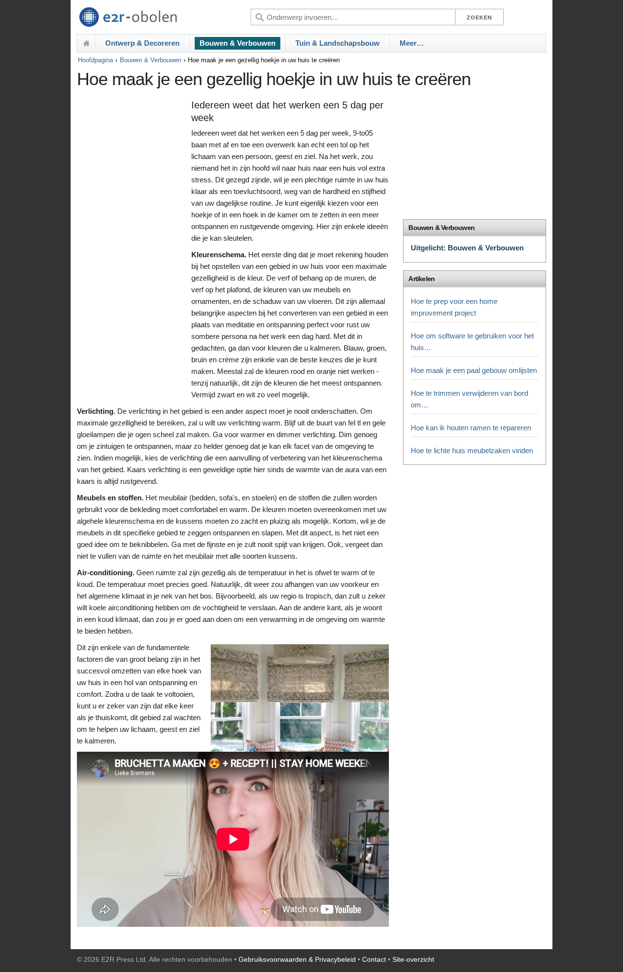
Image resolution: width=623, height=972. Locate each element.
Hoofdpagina (95, 60)
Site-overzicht (413, 959)
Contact (374, 959)
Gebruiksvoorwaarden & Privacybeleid (297, 959)
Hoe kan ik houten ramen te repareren (471, 428)
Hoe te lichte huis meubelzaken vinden (472, 450)
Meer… (412, 43)
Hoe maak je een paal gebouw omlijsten (474, 370)
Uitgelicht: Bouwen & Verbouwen (467, 248)
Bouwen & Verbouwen (237, 43)
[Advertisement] (131, 246)
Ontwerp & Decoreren (142, 43)
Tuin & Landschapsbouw (337, 43)
